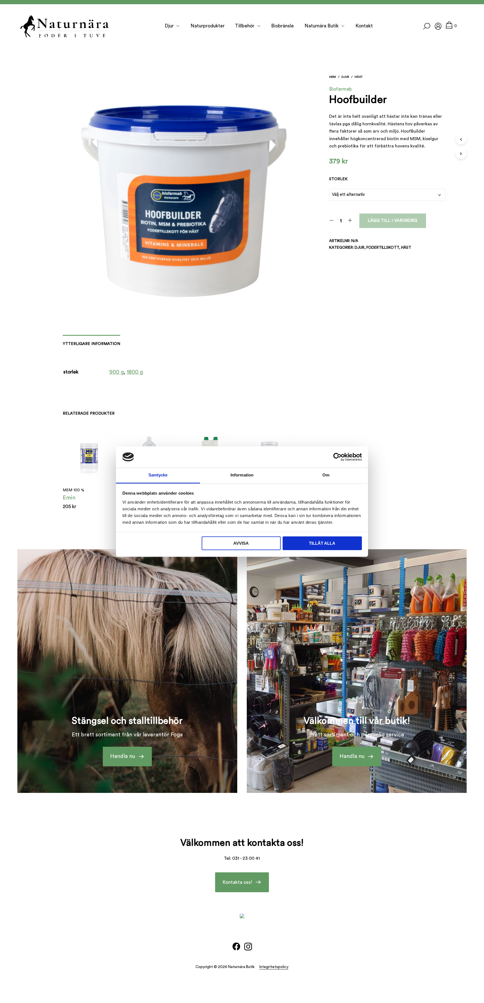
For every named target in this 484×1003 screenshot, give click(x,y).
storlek (338, 179)
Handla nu (122, 756)
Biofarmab (340, 89)
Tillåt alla (322, 543)
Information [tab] (242, 475)
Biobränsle (282, 26)
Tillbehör (244, 26)
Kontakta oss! (237, 882)
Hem (332, 76)
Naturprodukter (207, 26)
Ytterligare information (91, 344)
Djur (169, 26)
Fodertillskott (382, 248)
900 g (116, 372)
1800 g (135, 372)
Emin (69, 498)
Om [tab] (325, 475)
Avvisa (241, 543)
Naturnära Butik (321, 26)
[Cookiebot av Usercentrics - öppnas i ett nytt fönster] (337, 457)
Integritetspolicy (273, 967)
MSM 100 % (73, 490)
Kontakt (364, 26)
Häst (359, 76)
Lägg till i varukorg (392, 221)
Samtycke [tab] (158, 475)
